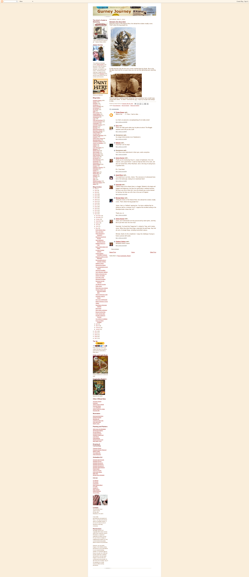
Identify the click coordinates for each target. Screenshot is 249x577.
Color (94, 118)
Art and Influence (97, 432)
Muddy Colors (96, 423)
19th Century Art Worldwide (99, 429)
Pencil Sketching (97, 159)
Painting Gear (96, 156)
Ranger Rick (96, 173)
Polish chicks (99, 286)
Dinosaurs (95, 126)
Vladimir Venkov (121, 241)
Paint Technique (96, 155)
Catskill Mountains (97, 115)
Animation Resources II (98, 466)
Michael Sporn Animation (98, 475)
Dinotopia (102, 73)
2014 (96, 210)
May (97, 228)
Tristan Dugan (120, 112)
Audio (94, 111)
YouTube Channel (97, 401)
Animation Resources (98, 463)
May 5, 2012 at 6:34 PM (121, 171)
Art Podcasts (96, 108)
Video (94, 179)
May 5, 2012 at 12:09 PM (121, 122)
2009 (96, 334)
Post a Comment (115, 249)
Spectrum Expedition (100, 270)
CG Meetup (95, 480)
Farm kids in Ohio (100, 277)
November (98, 217)
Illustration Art (96, 419)
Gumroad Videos (97, 406)
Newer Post (112, 252)
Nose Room (98, 308)
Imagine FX (95, 488)
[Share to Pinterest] (148, 104)
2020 (96, 199)
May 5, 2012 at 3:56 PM (121, 154)
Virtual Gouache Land (98, 439)
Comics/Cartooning (97, 121)
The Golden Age (96, 453)
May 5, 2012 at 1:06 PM (121, 131)
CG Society (95, 482)
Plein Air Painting (97, 164)
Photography (96, 162)
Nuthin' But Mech (97, 491)
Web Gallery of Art (97, 441)
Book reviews (96, 112)
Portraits (95, 165)
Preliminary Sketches (98, 167)
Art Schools (95, 109)
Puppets (95, 170)
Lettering (95, 144)
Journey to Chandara (98, 143)
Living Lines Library (97, 472)
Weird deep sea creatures (102, 288)
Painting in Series (100, 263)
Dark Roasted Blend (97, 485)
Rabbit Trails (96, 172)
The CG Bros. (96, 492)
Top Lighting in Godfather (101, 319)
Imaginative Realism (97, 141)
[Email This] (138, 104)
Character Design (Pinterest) (100, 449)
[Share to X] (143, 104)
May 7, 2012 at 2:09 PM (121, 215)
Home (133, 252)
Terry (117, 125)
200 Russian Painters (98, 430)
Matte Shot (95, 473)
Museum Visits (96, 153)
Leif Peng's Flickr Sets (98, 420)
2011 (96, 331)
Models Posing (96, 150)
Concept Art (95, 483)
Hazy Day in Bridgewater (101, 299)
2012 (96, 213)
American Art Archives (98, 416)
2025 (96, 190)
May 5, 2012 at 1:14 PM (121, 139)
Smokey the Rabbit (100, 275)
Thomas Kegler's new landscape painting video (101, 291)
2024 (96, 192)
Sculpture (95, 176)
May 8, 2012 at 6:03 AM (121, 245)
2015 (96, 208)
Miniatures (95, 149)
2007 (96, 338)
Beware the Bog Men (100, 312)
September (98, 221)
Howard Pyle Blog (97, 417)
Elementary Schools (97, 130)
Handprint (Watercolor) (98, 435)
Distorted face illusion (101, 265)
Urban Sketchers (97, 454)
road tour (95, 175)
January (98, 329)
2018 (96, 203)
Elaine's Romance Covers (102, 301)
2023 (96, 194)
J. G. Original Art (97, 407)
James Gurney (100, 64)
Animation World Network (99, 467)
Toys (94, 178)
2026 (96, 188)
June (97, 226)
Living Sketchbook (97, 147)
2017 (96, 204)
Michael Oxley (120, 198)
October (98, 219)
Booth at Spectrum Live (101, 273)
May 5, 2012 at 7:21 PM (121, 181)
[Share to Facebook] (145, 104)
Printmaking (95, 168)
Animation (95, 103)
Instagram (95, 403)
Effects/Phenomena (97, 129)
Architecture (96, 105)
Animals (95, 101)
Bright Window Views (100, 230)
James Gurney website (98, 404)
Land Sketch (96, 436)
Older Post (153, 252)
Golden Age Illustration (98, 135)
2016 (96, 206)
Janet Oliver (119, 175)
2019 (96, 201)
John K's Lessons (97, 470)
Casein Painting (96, 114)
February (98, 327)
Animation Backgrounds (98, 459)
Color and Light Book (98, 120)
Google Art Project (97, 433)
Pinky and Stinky (99, 231)
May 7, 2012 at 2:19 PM (121, 238)
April (97, 324)
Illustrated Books (97, 140)
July (97, 224)
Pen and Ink (96, 158)
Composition (96, 123)
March (97, 325)
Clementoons (96, 117)
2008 (96, 336)
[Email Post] (135, 103)
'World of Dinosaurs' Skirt (101, 294)
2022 (96, 196)
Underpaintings (96, 438)
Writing (94, 184)
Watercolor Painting (97, 182)
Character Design (97, 448)
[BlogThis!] (140, 104)
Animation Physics (97, 461)
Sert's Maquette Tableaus (102, 272)
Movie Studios (96, 152)
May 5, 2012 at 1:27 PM (121, 146)
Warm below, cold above (101, 310)
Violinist (97, 303)
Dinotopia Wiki (96, 410)
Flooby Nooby (96, 469)
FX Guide (95, 486)
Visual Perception (97, 181)
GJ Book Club (96, 133)
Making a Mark (96, 451)
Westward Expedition (101, 279)
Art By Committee (97, 106)
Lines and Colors (97, 422)
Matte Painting (96, 489)
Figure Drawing (96, 132)
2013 (96, 212)
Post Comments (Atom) (124, 256)
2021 (96, 197)
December (98, 215)
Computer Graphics (97, 124)
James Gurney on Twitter (99, 409)
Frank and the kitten (100, 313)
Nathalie (118, 143)
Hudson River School (98, 138)
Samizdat (118, 184)
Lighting (94, 146)
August (97, 222)
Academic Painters (97, 100)
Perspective (96, 161)
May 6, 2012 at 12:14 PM (121, 194)
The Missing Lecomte (101, 284)
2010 (96, 333)
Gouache (95, 136)
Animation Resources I (98, 464)
